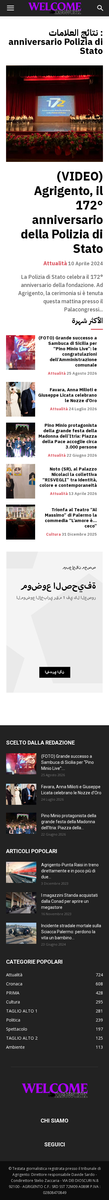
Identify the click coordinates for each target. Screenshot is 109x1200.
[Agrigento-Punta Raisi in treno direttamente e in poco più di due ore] (21, 872)
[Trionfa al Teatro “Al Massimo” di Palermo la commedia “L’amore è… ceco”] (20, 522)
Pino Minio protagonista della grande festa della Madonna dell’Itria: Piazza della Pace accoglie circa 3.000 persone (67, 436)
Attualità (55, 263)
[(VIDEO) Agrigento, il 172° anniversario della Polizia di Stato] (54, 113)
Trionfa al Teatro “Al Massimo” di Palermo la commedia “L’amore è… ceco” (71, 517)
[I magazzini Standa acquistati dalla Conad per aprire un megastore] (21, 902)
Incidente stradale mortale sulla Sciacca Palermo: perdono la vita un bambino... (71, 931)
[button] (10, 8)
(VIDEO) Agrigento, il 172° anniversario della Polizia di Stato (62, 213)
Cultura (53, 534)
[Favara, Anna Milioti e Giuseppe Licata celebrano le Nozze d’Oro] (20, 399)
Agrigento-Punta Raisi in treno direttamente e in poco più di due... (70, 870)
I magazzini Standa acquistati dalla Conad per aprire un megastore (69, 901)
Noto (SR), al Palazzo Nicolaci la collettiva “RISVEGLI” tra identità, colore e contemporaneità (68, 477)
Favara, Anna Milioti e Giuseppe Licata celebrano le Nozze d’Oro (67, 395)
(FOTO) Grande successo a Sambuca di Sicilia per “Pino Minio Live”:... (67, 762)
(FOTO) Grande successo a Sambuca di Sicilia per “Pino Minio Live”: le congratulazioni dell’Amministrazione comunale (67, 351)
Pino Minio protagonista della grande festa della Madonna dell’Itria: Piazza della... (68, 821)
